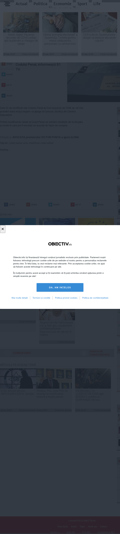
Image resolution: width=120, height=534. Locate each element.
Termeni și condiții (41, 298)
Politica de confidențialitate (95, 298)
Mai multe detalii (20, 298)
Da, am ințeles (60, 287)
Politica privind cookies (66, 298)
